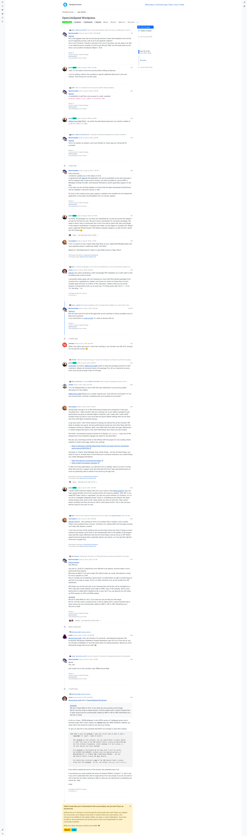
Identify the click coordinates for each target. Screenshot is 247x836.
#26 (131, 519)
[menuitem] (244, 2)
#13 (132, 91)
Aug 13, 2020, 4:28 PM (89, 118)
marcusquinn (73, 241)
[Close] (130, 806)
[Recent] (2, 6)
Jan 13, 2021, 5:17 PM (91, 559)
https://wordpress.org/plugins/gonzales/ (86, 461)
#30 (131, 697)
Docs (176, 5)
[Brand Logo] (65, 4)
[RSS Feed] (137, 22)
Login (74, 830)
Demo (171, 5)
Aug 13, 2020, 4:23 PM (89, 67)
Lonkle (71, 635)
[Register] (244, 6)
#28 (131, 635)
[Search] (2, 21)
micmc (71, 270)
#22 (131, 363)
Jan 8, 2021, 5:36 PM (89, 363)
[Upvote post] (128, 61)
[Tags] (2, 10)
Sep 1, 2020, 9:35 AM (91, 308)
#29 (131, 659)
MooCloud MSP (73, 56)
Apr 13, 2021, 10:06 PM (86, 697)
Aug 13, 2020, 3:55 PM (91, 33)
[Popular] (2, 13)
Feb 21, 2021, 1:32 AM (85, 635)
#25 (131, 488)
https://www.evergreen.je (91, 255)
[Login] (244, 2)
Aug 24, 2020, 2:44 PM (92, 170)
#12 (132, 67)
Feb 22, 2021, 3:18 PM (91, 659)
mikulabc (71, 343)
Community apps (161, 5)
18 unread (143, 60)
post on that (88, 318)
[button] (2, 829)
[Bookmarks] (2, 17)
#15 (132, 137)
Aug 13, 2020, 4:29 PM (91, 137)
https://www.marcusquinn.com (88, 256)
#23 (131, 384)
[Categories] (2, 2)
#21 (132, 343)
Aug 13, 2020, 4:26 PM (91, 91)
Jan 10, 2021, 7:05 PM (89, 488)
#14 (132, 118)
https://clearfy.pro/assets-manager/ (84, 463)
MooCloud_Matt (73, 33)
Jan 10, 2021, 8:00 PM (89, 519)
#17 (132, 215)
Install (182, 5)
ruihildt (71, 384)
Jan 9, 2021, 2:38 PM (89, 406)
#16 (132, 170)
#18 (132, 241)
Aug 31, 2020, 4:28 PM (86, 270)
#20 (131, 308)
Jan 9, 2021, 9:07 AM (85, 384)
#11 (132, 33)
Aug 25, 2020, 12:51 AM (90, 215)
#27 (131, 559)
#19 (132, 270)
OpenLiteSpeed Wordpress (96, 700)
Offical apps (149, 5)
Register (67, 830)
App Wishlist (67, 22)
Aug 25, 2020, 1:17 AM (89, 241)
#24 (131, 406)
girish (73, 30)
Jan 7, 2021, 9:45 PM (86, 343)
